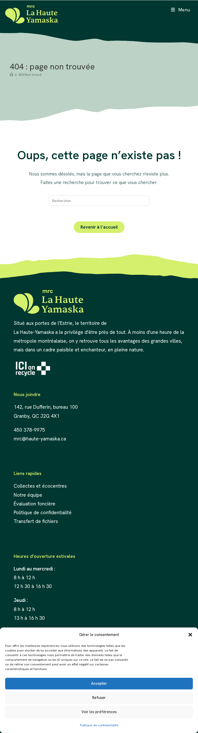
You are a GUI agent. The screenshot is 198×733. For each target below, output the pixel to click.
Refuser (99, 697)
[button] (190, 634)
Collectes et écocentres (40, 486)
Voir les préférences (99, 711)
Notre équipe (28, 495)
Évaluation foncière (35, 504)
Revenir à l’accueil (99, 227)
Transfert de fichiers (36, 521)
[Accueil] (11, 75)
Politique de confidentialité (99, 725)
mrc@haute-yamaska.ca (40, 439)
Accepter (99, 683)
